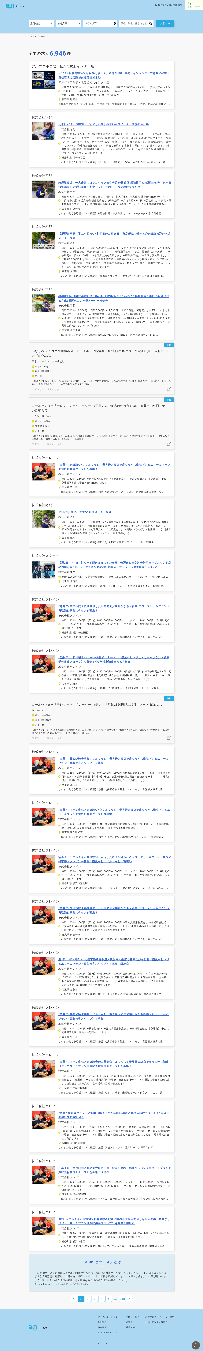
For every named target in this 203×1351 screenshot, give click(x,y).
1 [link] (81, 1298)
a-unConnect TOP (107, 1332)
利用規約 (102, 1322)
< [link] (74, 1298)
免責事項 (102, 1327)
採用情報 (130, 1327)
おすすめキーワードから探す (159, 1317)
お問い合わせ (132, 1317)
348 (122, 1298)
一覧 (43, 36)
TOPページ (33, 36)
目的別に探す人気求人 (156, 1322)
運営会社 (130, 1322)
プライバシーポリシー (109, 1317)
